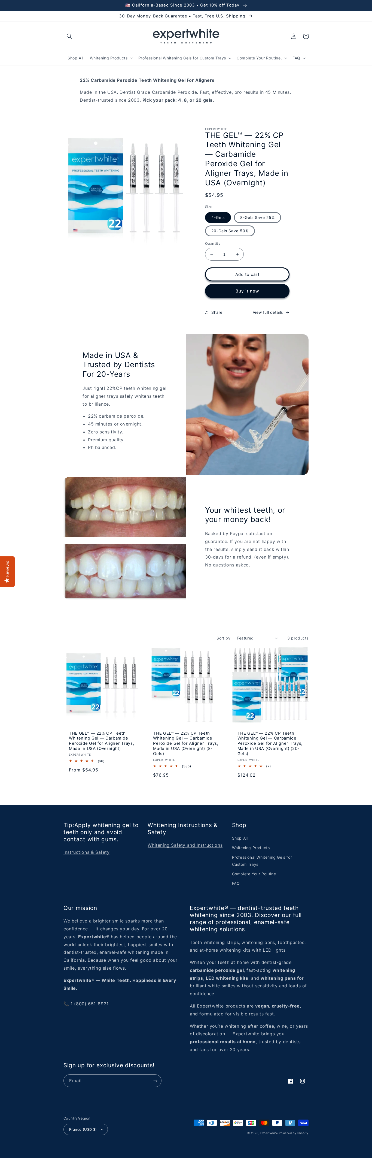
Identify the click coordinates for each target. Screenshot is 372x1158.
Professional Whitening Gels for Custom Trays (262, 860)
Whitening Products (251, 847)
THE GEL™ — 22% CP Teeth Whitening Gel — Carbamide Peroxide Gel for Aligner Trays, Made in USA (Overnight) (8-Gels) (185, 743)
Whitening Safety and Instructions (185, 845)
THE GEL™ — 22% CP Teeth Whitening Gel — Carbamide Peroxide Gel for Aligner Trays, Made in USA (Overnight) (101, 741)
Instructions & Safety (86, 852)
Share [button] (216, 312)
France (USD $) (83, 1129)
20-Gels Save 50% (230, 230)
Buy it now (247, 291)
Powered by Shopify (294, 1133)
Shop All (240, 838)
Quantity (212, 243)
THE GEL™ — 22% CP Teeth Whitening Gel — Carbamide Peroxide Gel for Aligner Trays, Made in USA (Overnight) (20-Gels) (270, 743)
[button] (69, 36)
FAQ (236, 883)
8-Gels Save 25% (257, 217)
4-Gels (218, 217)
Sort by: (224, 638)
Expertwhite (269, 1133)
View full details (268, 312)
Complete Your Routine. (254, 873)
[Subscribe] (155, 1080)
